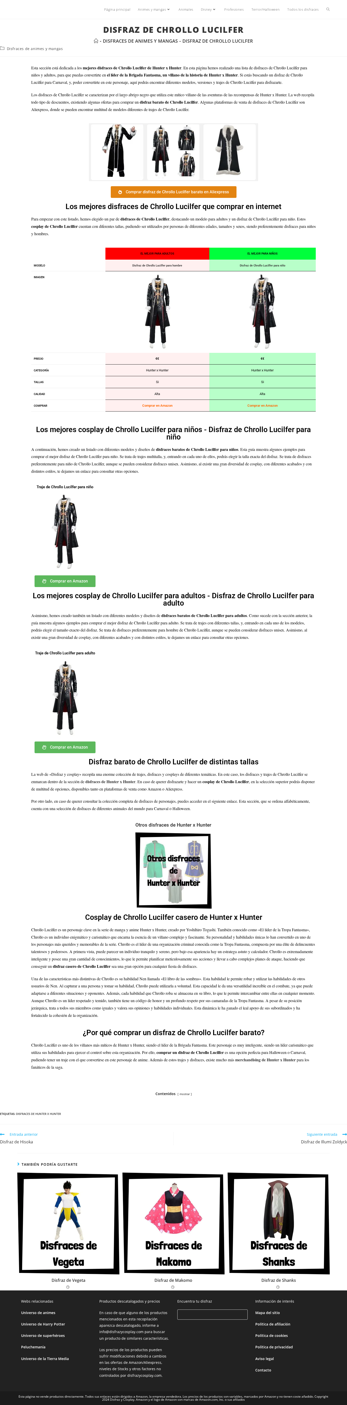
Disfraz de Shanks (278, 1280)
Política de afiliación (272, 1324)
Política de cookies (271, 1335)
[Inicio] (96, 41)
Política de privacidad (274, 1347)
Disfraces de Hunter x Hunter (38, 1114)
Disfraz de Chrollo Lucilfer (217, 41)
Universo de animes (38, 1312)
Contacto (263, 1370)
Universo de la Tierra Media (45, 1358)
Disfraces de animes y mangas (35, 48)
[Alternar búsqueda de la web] (328, 9)
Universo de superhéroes (43, 1335)
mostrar (185, 1094)
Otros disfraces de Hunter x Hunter (173, 825)
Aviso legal (264, 1358)
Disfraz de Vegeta (68, 1280)
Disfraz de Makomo (173, 1280)
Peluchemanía (33, 1347)
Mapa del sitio (267, 1312)
